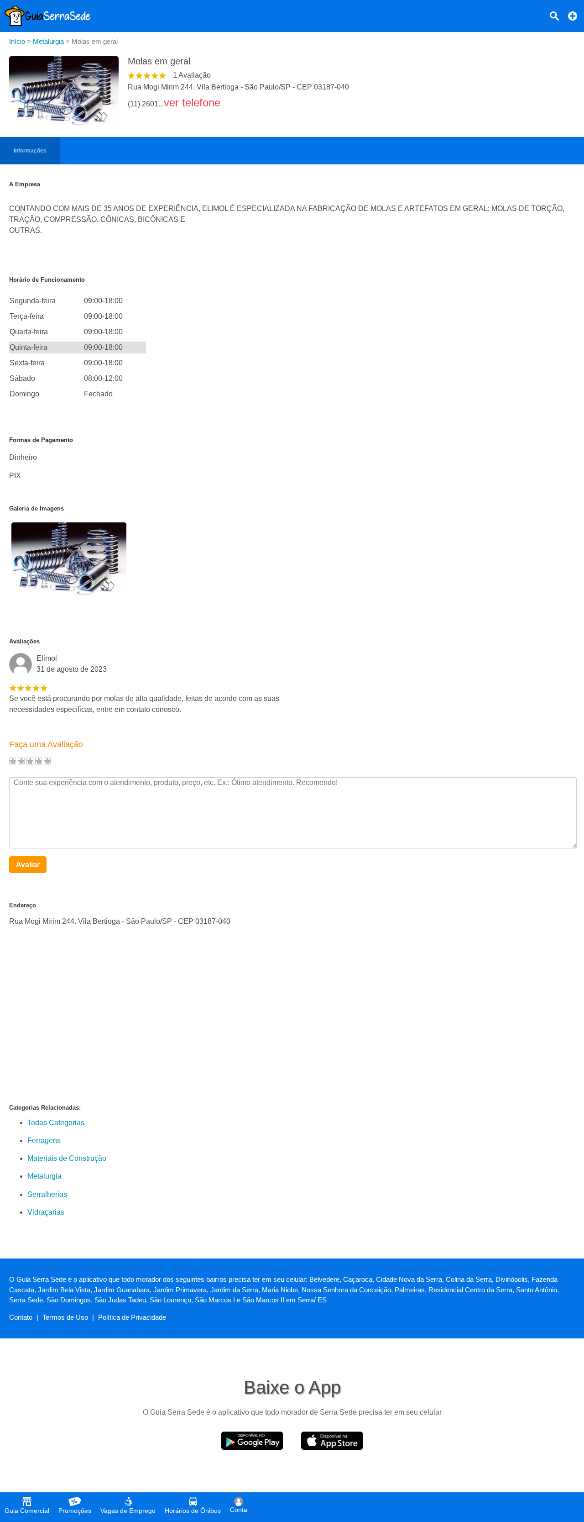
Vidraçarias (45, 1212)
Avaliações (24, 641)
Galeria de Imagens (36, 508)
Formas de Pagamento (41, 440)
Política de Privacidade (132, 1317)
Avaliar (28, 865)
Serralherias (47, 1194)
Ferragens (44, 1140)
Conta (238, 1509)
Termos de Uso (65, 1317)
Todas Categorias (55, 1123)
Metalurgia (44, 1176)
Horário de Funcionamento (47, 279)
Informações (30, 150)
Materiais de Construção (66, 1158)
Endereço (22, 905)
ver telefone (192, 102)
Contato (20, 1317)
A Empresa (24, 184)
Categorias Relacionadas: (45, 1107)
